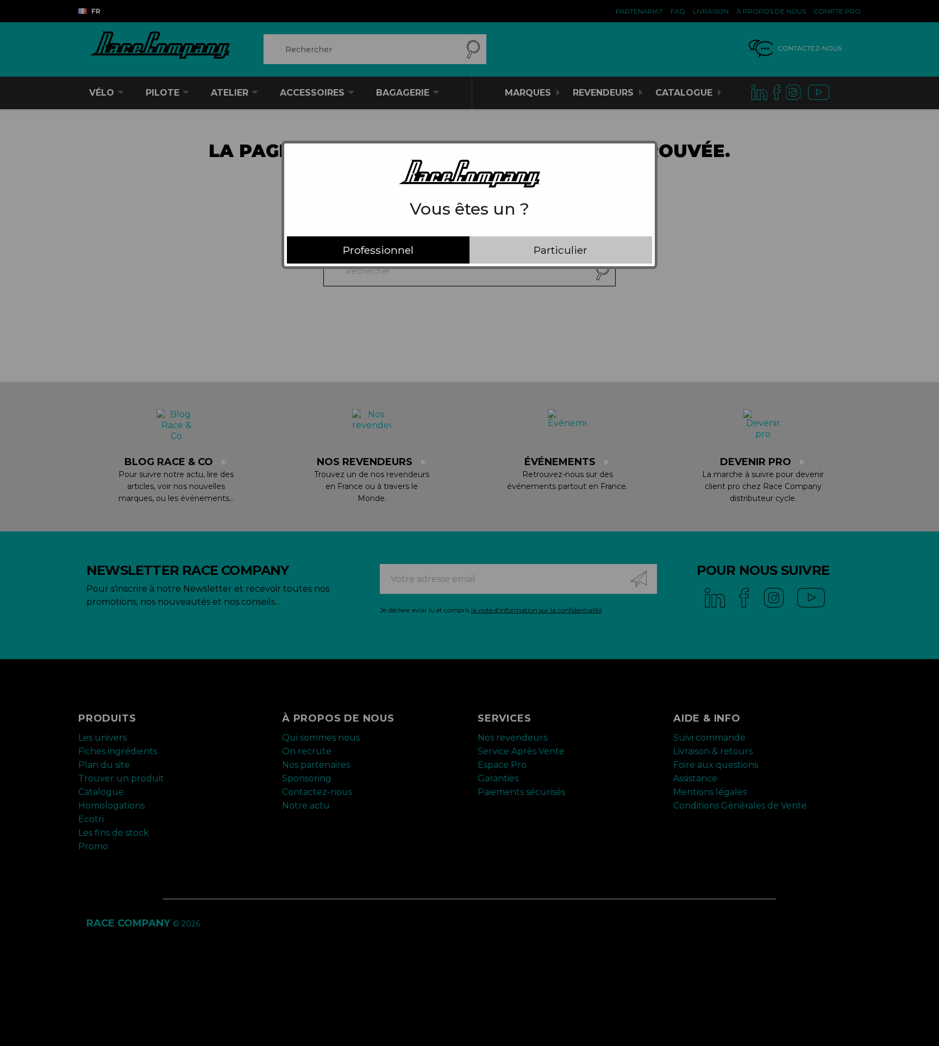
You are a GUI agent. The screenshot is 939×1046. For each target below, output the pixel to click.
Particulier (560, 249)
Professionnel (378, 249)
